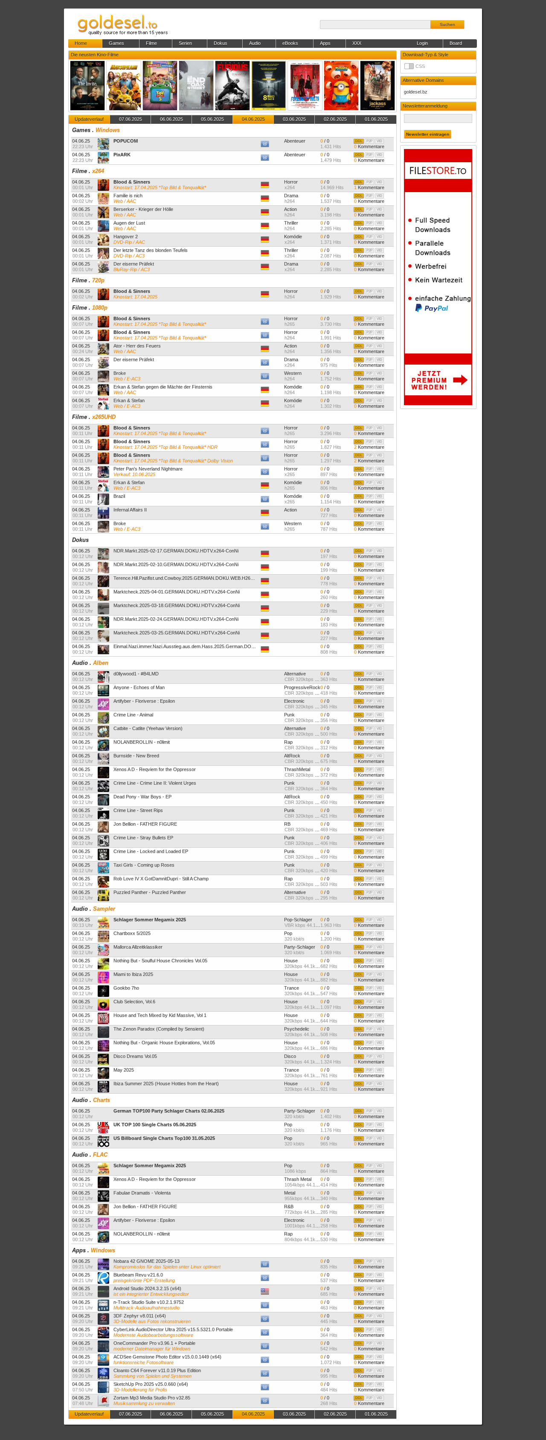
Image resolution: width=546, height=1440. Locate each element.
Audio (80, 663)
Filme (79, 171)
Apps (79, 1250)
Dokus (80, 540)
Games (81, 130)
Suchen (447, 24)
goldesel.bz (415, 91)
